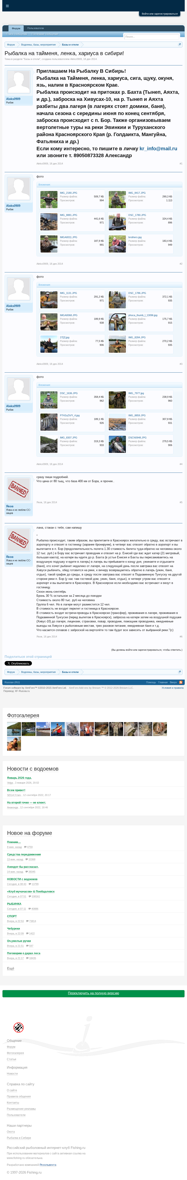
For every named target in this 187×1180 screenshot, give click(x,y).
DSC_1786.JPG (137, 293)
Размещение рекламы (21, 1108)
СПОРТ (12, 916)
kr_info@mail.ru (158, 148)
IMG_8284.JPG (137, 337)
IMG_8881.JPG (68, 215)
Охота (11, 1131)
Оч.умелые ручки (19, 941)
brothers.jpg (135, 237)
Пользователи (35, 28)
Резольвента (48, 1165)
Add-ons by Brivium (101, 687)
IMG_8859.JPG (137, 415)
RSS (180, 682)
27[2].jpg (64, 337)
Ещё (10, 968)
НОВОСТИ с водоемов (22, 879)
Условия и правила (173, 687)
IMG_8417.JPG (137, 192)
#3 (181, 364)
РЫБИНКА (14, 904)
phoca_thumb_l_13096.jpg (142, 315)
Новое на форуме (29, 833)
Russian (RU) (12, 682)
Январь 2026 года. (19, 777)
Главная (163, 682)
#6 (181, 636)
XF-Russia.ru (22, 691)
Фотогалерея (23, 715)
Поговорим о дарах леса (23, 953)
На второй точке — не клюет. (26, 802)
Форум (16, 28)
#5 (181, 502)
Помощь (151, 682)
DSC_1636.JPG (69, 393)
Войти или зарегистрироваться (160, 13)
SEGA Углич (14, 795)
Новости (12, 1073)
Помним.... (14, 842)
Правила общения (19, 1096)
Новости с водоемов (33, 769)
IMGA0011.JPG (68, 237)
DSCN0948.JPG (137, 437)
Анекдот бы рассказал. (23, 866)
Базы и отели (31, 59)
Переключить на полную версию (93, 993)
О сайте (12, 1090)
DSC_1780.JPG (137, 215)
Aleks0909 (76, 59)
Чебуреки (13, 928)
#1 (181, 163)
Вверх (173, 682)
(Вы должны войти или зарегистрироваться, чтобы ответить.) (146, 649)
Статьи (11, 1059)
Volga (10, 782)
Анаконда (12, 807)
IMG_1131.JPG (68, 293)
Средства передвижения (24, 854)
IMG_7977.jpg (136, 393)
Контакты (13, 1102)
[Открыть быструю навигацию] (179, 44)
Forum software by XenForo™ (35, 687)
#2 (181, 263)
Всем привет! (16, 790)
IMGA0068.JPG (69, 315)
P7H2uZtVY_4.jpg (70, 415)
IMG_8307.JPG (68, 437)
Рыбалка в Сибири (19, 1138)
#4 (181, 464)
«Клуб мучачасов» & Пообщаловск (31, 891)
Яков (9, 506)
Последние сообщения (45, 34)
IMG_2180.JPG (68, 192)
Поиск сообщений (16, 34)
